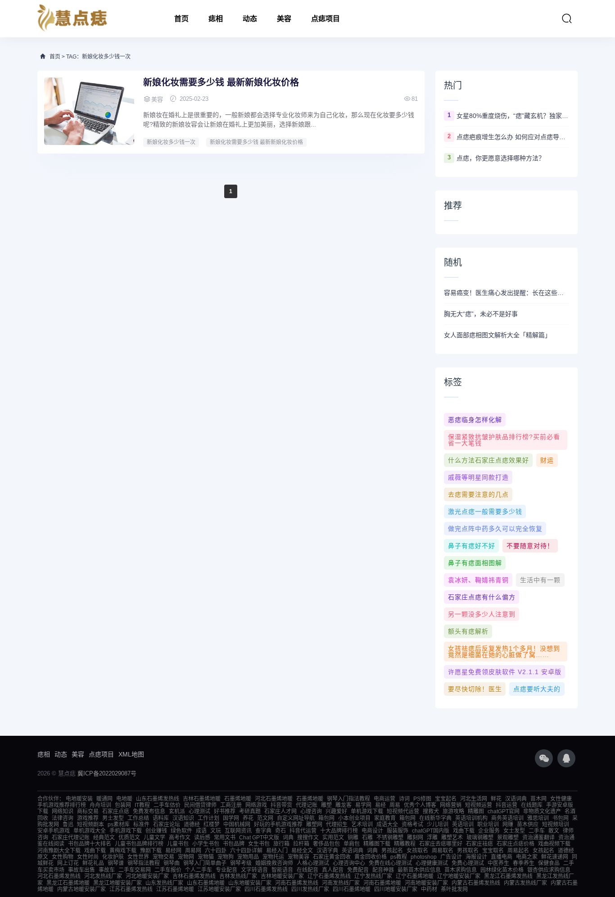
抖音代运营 (303, 831)
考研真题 (250, 811)
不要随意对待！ (530, 545)
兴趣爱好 (336, 811)
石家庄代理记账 (71, 837)
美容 (284, 19)
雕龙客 (343, 805)
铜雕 (353, 837)
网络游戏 (256, 805)
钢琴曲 (171, 863)
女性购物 (62, 857)
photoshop (424, 857)
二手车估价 (167, 805)
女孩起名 (543, 850)
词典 (288, 837)
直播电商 (501, 857)
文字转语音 (254, 870)
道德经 (192, 824)
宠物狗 (225, 857)
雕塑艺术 (452, 837)
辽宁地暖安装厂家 (458, 876)
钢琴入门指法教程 (348, 799)
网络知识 (62, 811)
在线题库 (532, 805)
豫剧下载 (151, 850)
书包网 (560, 818)
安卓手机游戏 (53, 831)
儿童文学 (154, 837)
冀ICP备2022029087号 (106, 773)
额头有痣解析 (468, 631)
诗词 (404, 799)
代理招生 (337, 824)
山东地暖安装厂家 (249, 883)
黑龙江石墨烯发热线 (508, 876)
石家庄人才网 (280, 811)
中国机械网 (236, 824)
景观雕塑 (508, 837)
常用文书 (224, 837)
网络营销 (450, 805)
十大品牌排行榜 (339, 831)
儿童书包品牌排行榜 (139, 844)
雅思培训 (538, 818)
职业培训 (488, 824)
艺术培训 (362, 824)
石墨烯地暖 (237, 799)
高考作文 (179, 837)
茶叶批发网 (454, 889)
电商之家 (527, 857)
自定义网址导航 (296, 818)
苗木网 (538, 799)
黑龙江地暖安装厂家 (117, 883)
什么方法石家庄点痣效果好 (488, 460)
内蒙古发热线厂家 (525, 883)
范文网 (265, 818)
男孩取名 (468, 850)
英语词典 (352, 850)
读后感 (202, 837)
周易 (394, 805)
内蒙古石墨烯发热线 (476, 883)
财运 (547, 460)
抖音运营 (506, 805)
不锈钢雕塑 (389, 837)
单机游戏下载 (367, 811)
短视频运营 (478, 805)
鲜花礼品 (93, 863)
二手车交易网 (134, 870)
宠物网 (186, 857)
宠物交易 (163, 857)
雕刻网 (415, 837)
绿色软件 (181, 831)
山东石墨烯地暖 (206, 883)
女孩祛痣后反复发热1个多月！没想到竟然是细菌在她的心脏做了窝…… (504, 651)
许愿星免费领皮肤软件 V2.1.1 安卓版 (504, 671)
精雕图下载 (376, 844)
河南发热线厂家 (341, 883)
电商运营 (384, 799)
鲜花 (496, 799)
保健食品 (549, 863)
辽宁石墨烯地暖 (415, 876)
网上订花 (68, 863)
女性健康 (561, 799)
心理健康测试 (432, 863)
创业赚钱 (156, 831)
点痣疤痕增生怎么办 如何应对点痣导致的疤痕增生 (513, 136)
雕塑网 (314, 824)
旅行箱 (281, 844)
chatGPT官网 (504, 811)
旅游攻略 (453, 811)
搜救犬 (431, 811)
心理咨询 (311, 811)
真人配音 (333, 870)
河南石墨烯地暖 (382, 883)
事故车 (107, 870)
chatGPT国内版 (430, 831)
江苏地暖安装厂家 (219, 889)
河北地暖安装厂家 (147, 876)
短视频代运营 (403, 811)
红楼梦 (211, 824)
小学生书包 (205, 844)
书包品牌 (233, 844)
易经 (380, 805)
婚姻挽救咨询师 (274, 863)
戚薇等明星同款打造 (478, 477)
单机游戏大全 (89, 831)
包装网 (123, 805)
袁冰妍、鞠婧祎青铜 (478, 580)
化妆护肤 (113, 857)
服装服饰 (397, 831)
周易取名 (442, 850)
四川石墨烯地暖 (352, 889)
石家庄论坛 (166, 824)
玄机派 (177, 811)
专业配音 (226, 870)
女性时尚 (88, 857)
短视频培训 (555, 824)
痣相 (215, 19)
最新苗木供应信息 (419, 870)
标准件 (141, 824)
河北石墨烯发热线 (59, 876)
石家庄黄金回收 (332, 857)
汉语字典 (327, 850)
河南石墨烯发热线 (296, 883)
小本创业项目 (354, 818)
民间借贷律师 (200, 805)
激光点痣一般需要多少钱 (485, 511)
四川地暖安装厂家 (395, 889)
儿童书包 (178, 844)
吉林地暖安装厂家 (282, 876)
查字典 (263, 831)
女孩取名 (417, 850)
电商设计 (372, 831)
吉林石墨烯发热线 (194, 876)
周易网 (193, 850)
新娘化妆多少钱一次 (171, 142)
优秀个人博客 (420, 805)
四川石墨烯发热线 (266, 889)
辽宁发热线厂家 (373, 876)
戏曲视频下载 (554, 844)
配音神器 (383, 870)
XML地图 (131, 754)
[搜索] (566, 18)
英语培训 (463, 824)
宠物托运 (273, 857)
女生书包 (259, 844)
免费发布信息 (149, 811)
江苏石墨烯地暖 (175, 889)
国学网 (231, 818)
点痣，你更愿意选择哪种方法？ (501, 158)
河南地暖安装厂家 (426, 883)
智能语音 (282, 870)
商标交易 (88, 811)
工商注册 (231, 805)
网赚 (507, 824)
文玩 (215, 831)
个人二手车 (198, 870)
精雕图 (476, 811)
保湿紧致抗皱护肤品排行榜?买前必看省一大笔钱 (504, 440)
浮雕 (432, 837)
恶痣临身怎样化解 (475, 419)
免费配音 (358, 870)
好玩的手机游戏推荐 (278, 824)
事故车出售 (81, 870)
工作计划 (208, 818)
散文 (553, 831)
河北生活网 (473, 799)
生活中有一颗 (540, 580)
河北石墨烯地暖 (274, 799)
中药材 (429, 889)
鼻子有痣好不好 (471, 545)
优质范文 (129, 837)
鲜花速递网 (554, 857)
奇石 (280, 831)
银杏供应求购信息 (548, 870)
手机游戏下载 (125, 831)
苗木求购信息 (460, 870)
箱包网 (326, 818)
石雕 (367, 837)
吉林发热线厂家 (238, 876)
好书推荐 (224, 811)
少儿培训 (437, 824)
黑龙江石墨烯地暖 (68, 883)
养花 (248, 818)
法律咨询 (62, 818)
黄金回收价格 (370, 857)
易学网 (363, 805)
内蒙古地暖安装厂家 (81, 889)
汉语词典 (516, 799)
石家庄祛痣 (479, 844)
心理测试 (199, 811)
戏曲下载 (464, 831)
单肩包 (352, 844)
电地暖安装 (79, 799)
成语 (201, 831)
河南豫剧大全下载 (59, 850)
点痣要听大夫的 (537, 689)
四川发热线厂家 (310, 889)
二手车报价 (167, 870)
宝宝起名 (446, 799)
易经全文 (302, 850)
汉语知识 (183, 818)
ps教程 (398, 857)
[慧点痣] (72, 18)
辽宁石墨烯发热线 (329, 876)
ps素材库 (119, 824)
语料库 (161, 818)
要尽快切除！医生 (475, 689)
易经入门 (277, 850)
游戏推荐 (88, 818)
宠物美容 (298, 857)
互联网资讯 (238, 831)
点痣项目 (325, 19)
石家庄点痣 (115, 811)
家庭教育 (385, 818)
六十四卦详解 (246, 850)
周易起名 (518, 850)
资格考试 (412, 824)
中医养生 (498, 863)
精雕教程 (405, 844)
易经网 (173, 850)
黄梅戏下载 (122, 850)
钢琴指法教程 (143, 863)
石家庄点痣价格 (515, 844)
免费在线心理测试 (390, 863)
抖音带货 (281, 805)
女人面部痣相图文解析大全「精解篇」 (497, 335)
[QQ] (566, 758)
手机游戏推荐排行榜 (61, 805)
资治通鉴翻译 (538, 837)
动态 (250, 19)
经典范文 (104, 837)
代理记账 (306, 805)
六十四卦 (215, 850)
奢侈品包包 (326, 844)
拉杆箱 (301, 844)
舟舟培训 (100, 805)
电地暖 (124, 799)
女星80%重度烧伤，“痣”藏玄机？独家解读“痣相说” (513, 115)
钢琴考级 (241, 863)
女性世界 (138, 857)
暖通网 (104, 799)
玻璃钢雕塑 (479, 837)
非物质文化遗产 (542, 811)
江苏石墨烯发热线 (131, 889)
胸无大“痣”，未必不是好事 (481, 313)
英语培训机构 (471, 818)
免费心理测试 (468, 863)
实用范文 (333, 837)
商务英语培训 (507, 818)
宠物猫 (206, 857)
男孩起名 (392, 850)
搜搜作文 (308, 837)
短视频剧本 (90, 824)
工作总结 (138, 818)
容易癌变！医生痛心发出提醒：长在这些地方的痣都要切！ (506, 292)
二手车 (537, 831)
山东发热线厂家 (164, 883)
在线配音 (307, 870)
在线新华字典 (435, 818)
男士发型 (113, 818)
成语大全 (387, 824)
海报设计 (476, 857)
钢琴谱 (116, 863)
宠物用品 (248, 857)
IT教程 (142, 805)
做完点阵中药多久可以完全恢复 (495, 528)
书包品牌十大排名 (89, 844)
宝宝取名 (493, 850)
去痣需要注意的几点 (478, 494)
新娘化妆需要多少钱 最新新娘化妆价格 (221, 82)
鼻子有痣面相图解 (475, 562)
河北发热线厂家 (103, 876)
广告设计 (451, 857)
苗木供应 (527, 824)
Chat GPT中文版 (259, 837)
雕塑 (326, 805)
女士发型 (514, 831)
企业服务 (489, 831)
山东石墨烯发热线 (157, 799)
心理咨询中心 (349, 863)
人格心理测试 (313, 863)
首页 (181, 19)
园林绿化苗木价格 (502, 870)
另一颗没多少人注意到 (482, 614)
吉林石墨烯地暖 (202, 799)
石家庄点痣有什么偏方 (482, 597)
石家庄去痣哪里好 (440, 844)
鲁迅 (68, 824)
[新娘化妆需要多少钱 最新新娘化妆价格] (89, 111)
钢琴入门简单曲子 (204, 863)
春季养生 (523, 863)
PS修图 (422, 799)
